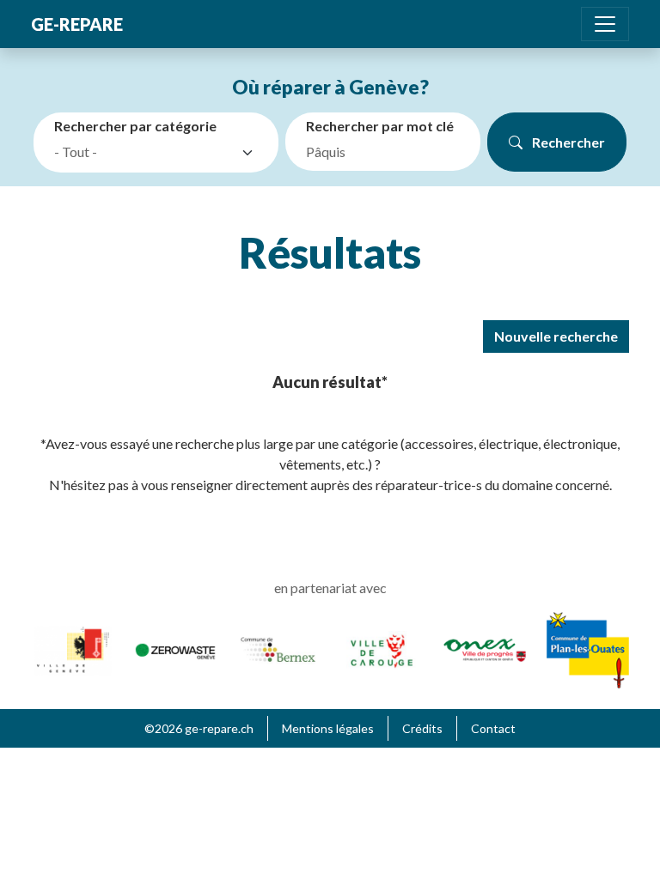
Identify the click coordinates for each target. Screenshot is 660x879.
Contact (493, 728)
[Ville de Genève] (72, 648)
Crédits (422, 728)
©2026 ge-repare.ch (199, 728)
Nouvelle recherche (556, 336)
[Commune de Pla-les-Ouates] (588, 648)
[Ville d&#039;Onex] (484, 648)
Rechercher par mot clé (380, 126)
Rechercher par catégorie (135, 126)
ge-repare (77, 24)
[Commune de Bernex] (278, 648)
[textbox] (144, 152)
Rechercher (567, 142)
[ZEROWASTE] (175, 649)
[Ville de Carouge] (381, 648)
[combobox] (159, 152)
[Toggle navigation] (605, 24)
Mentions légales (328, 728)
